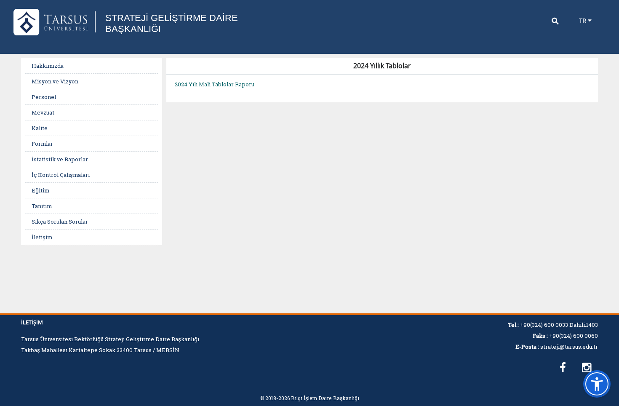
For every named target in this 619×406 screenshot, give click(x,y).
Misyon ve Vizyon (55, 81)
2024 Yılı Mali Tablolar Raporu (214, 84)
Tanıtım (42, 206)
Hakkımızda (48, 65)
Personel (44, 97)
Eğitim (40, 190)
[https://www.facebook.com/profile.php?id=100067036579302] (562, 367)
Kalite (40, 128)
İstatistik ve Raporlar (60, 159)
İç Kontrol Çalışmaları (61, 175)
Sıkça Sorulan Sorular (60, 221)
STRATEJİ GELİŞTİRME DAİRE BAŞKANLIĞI (171, 23)
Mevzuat (43, 112)
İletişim (42, 237)
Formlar (42, 143)
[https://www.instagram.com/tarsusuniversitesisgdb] (586, 367)
